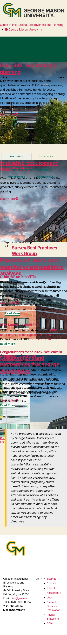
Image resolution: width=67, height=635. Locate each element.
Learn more (7, 198)
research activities (44, 339)
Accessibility (54, 592)
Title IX (51, 588)
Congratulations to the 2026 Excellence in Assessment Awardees (31, 354)
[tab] (16, 156)
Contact (51, 583)
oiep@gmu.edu (19, 598)
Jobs (50, 597)
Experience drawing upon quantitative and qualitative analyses (32, 267)
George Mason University (25, 29)
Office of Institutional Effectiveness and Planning (32, 24)
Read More (12, 313)
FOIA (50, 623)
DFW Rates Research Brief (20, 325)
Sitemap (51, 578)
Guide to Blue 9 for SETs (18, 277)
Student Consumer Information (53, 606)
